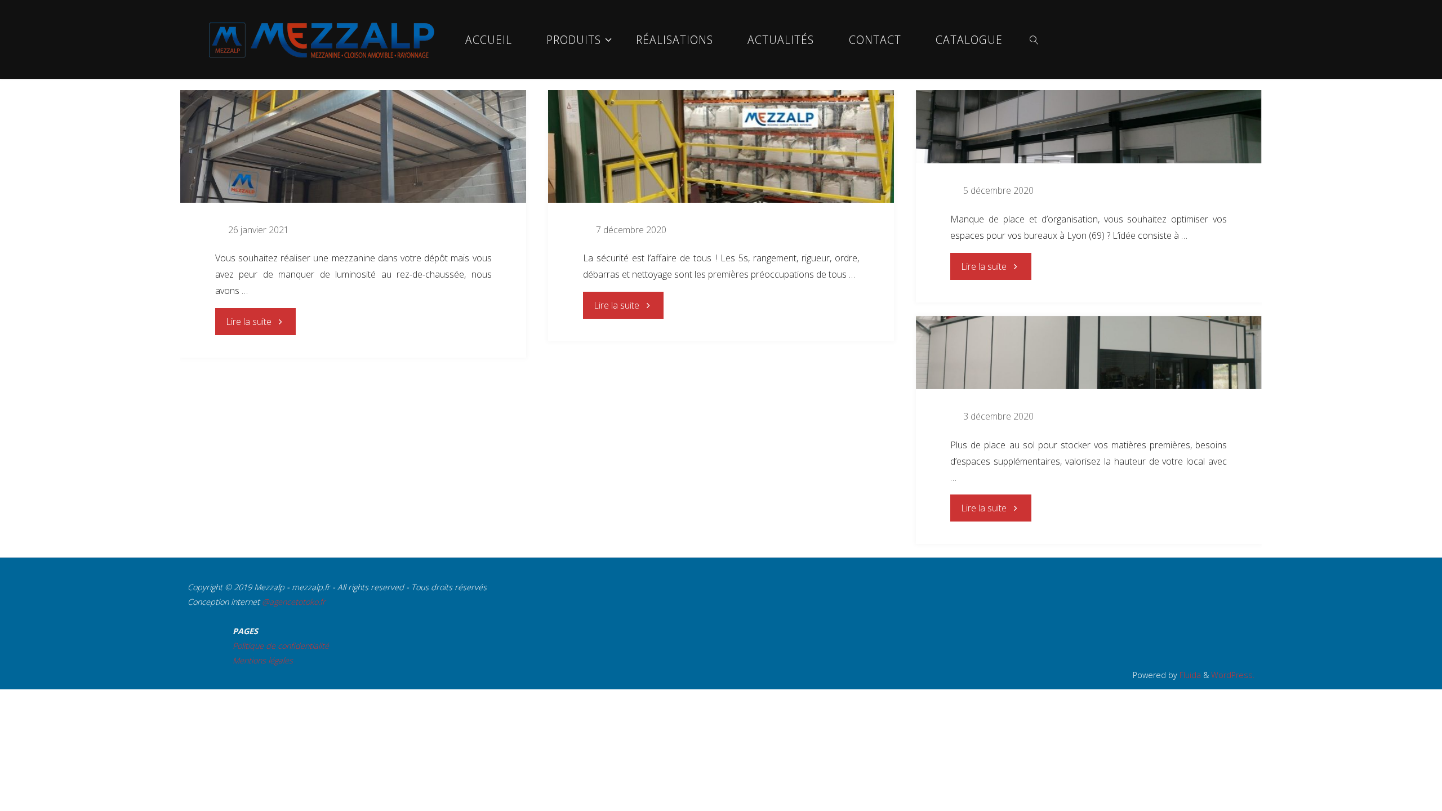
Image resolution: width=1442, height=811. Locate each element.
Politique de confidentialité (281, 645)
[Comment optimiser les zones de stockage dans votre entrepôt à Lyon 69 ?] (1089, 352)
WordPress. (1232, 675)
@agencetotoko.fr (294, 601)
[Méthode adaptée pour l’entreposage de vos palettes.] (721, 146)
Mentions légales (263, 660)
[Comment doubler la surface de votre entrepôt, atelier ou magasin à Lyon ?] (1089, 126)
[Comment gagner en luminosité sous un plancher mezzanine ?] (353, 146)
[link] (1034, 39)
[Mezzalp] (321, 39)
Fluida (1189, 675)
